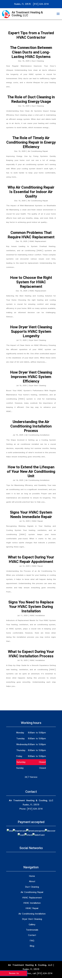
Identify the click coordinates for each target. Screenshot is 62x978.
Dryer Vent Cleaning (37, 340)
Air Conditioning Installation (37, 435)
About (32, 881)
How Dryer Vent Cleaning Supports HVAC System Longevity (31, 331)
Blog (32, 946)
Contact (32, 935)
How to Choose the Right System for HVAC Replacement (31, 282)
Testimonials (32, 930)
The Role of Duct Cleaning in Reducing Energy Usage (31, 99)
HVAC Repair (37, 521)
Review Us (14, 973)
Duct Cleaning (38, 61)
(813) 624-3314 (41, 4)
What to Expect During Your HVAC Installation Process (31, 654)
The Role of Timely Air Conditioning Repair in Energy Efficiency (31, 142)
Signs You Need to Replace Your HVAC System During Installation (31, 607)
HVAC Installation (37, 615)
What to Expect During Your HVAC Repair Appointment (31, 559)
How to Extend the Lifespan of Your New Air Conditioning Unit (31, 471)
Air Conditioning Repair (38, 151)
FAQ (32, 940)
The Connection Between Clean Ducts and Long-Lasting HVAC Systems (31, 52)
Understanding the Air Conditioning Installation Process (31, 426)
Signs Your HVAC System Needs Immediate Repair (31, 515)
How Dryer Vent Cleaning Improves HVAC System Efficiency (31, 377)
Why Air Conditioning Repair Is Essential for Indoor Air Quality (31, 192)
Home (32, 876)
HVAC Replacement (37, 241)
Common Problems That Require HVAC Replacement (31, 235)
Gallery (32, 924)
